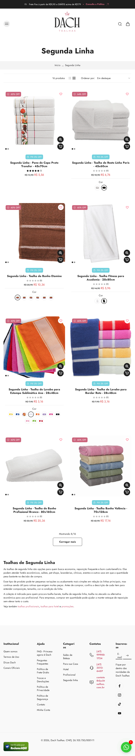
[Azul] (17, 414)
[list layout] (70, 78)
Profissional (69, 674)
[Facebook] (119, 686)
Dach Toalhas (58, 740)
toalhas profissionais (28, 606)
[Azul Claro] (24, 414)
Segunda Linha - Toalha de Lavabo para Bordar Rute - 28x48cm (101, 391)
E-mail (119, 655)
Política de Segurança (42, 697)
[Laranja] (37, 414)
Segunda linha (70, 680)
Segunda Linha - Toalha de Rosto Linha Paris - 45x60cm (100, 164)
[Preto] (104, 187)
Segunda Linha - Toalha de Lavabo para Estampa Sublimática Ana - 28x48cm (34, 391)
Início (57, 65)
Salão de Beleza (67, 656)
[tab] (6, 149)
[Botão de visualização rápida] (60, 139)
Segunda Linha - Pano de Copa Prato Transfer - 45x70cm (34, 164)
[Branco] (97, 187)
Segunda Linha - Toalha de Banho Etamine (34, 276)
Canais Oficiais (12, 667)
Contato (41, 704)
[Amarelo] (17, 297)
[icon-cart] (127, 24)
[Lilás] (30, 297)
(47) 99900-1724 (101, 655)
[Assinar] (127, 655)
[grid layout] (74, 78)
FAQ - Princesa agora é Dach (44, 653)
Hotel (66, 669)
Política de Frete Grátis (43, 671)
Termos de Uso (11, 657)
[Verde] (44, 297)
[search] (120, 23)
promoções (67, 606)
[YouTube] (119, 713)
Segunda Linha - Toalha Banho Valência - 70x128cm (101, 510)
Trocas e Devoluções (43, 679)
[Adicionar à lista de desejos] (61, 94)
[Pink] (51, 414)
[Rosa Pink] (37, 297)
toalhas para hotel (50, 606)
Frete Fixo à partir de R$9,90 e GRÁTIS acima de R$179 (55, 4)
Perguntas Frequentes (42, 662)
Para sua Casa (70, 663)
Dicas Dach (10, 662)
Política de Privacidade (43, 688)
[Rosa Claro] (27, 421)
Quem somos (10, 651)
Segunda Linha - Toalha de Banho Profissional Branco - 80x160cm (34, 510)
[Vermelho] (51, 297)
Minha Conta (43, 710)
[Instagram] (119, 695)
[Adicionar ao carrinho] (60, 146)
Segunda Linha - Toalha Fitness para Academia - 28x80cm (100, 278)
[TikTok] (119, 704)
